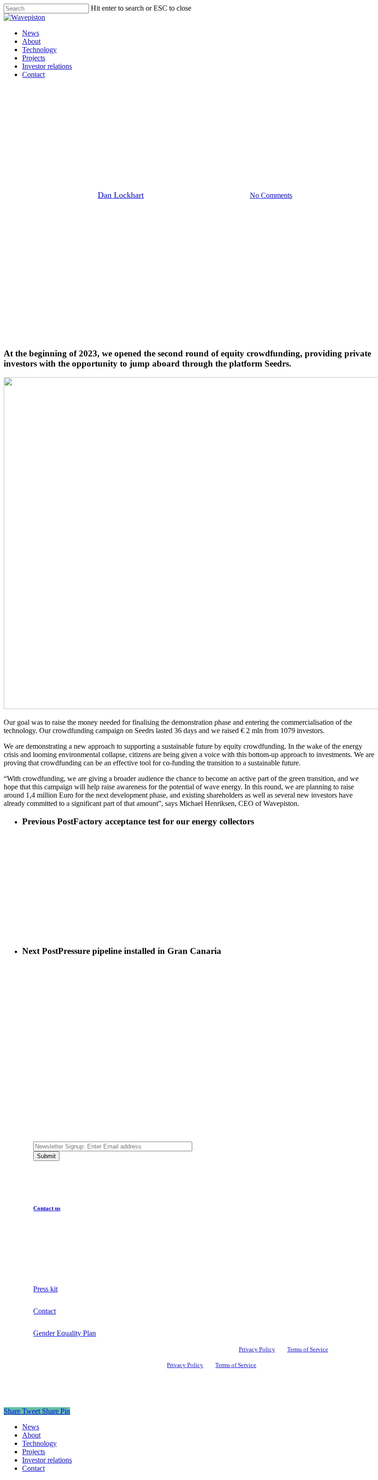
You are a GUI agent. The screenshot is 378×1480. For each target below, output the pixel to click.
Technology (39, 1443)
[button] (51, 1208)
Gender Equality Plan (64, 1333)
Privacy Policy (257, 1349)
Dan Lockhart (121, 195)
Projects (33, 1452)
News (214, 131)
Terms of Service (307, 1349)
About (31, 1435)
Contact (44, 1311)
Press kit (45, 1289)
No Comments (271, 195)
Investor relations (47, 1460)
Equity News (174, 131)
